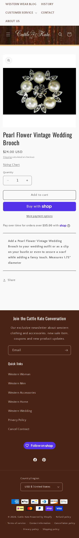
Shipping (7, 157)
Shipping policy (51, 529)
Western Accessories (22, 392)
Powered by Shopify (41, 517)
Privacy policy (31, 529)
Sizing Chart (11, 164)
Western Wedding (20, 411)
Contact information (40, 523)
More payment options (40, 216)
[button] (21, 12)
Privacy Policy (17, 420)
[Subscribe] (66, 350)
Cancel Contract (18, 429)
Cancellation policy (64, 523)
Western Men (17, 383)
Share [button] (11, 280)
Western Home (18, 402)
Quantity (8, 172)
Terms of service (16, 523)
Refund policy (63, 517)
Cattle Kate (24, 517)
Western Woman (19, 374)
